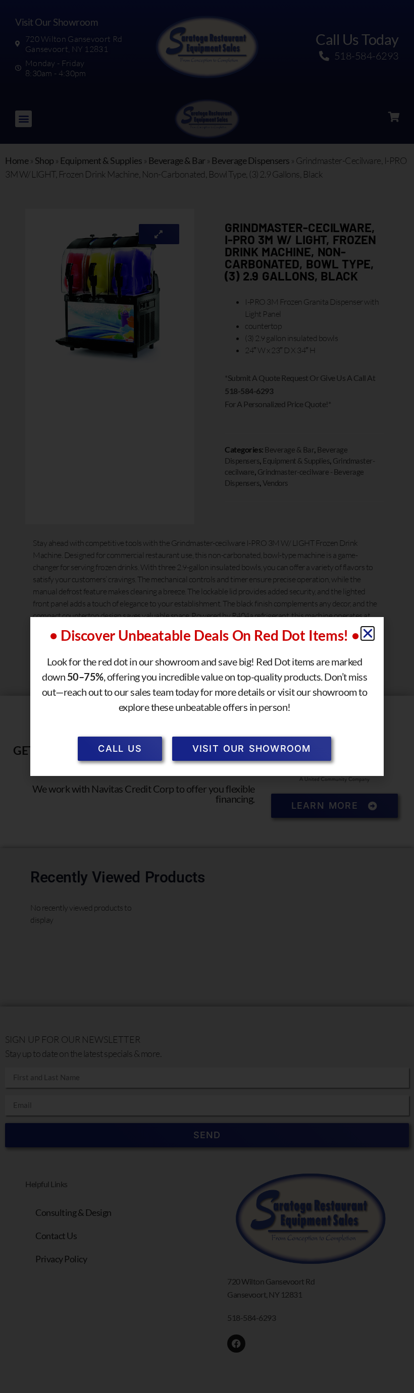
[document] (207, 696)
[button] (367, 633)
